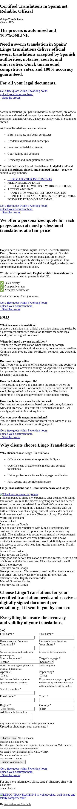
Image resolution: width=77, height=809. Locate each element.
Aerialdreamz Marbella (17, 804)
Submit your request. (12, 762)
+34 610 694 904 (26, 788)
